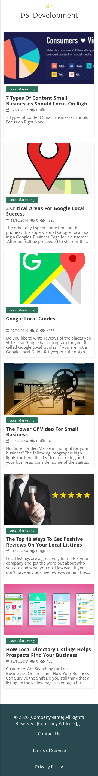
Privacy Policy (49, 767)
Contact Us (49, 734)
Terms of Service (49, 750)
